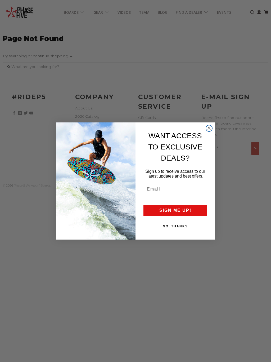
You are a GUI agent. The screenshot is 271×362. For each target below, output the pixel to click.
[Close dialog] (209, 128)
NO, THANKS (175, 226)
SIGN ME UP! (175, 210)
